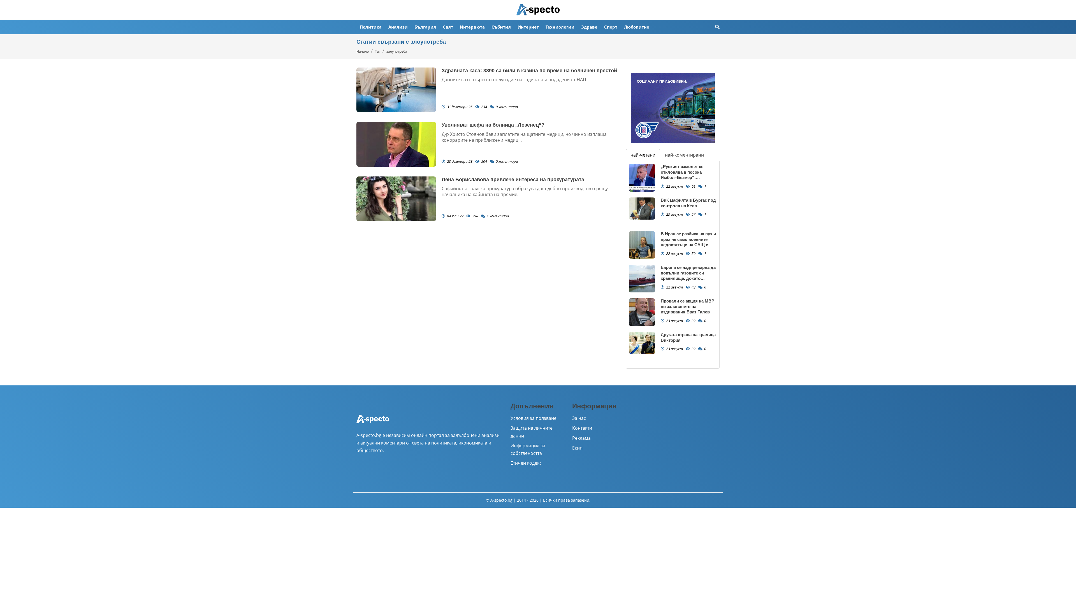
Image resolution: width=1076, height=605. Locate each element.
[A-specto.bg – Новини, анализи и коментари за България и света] (372, 423)
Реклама (581, 438)
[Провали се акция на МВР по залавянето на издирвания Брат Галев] (642, 312)
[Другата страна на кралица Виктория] (642, 343)
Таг (377, 51)
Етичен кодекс (526, 463)
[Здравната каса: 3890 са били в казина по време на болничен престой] (396, 90)
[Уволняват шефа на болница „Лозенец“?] (396, 144)
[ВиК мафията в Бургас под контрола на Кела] (642, 208)
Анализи (398, 27)
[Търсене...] (717, 27)
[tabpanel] (672, 264)
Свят (448, 27)
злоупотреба (396, 51)
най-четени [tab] (642, 155)
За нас (579, 418)
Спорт (610, 27)
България (425, 27)
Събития (501, 27)
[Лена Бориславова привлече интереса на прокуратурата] (396, 198)
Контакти (582, 428)
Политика (371, 27)
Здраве (589, 27)
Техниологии (560, 27)
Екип (577, 448)
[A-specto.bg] (538, 9)
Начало (362, 51)
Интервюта (472, 27)
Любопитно (636, 27)
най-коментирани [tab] (684, 155)
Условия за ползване (533, 418)
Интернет (528, 27)
